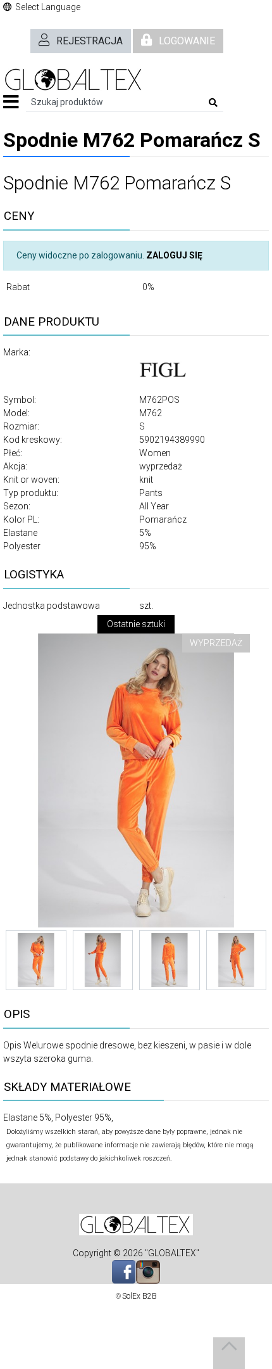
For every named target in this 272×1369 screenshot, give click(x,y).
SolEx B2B (139, 1296)
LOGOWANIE (187, 41)
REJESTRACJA (89, 41)
